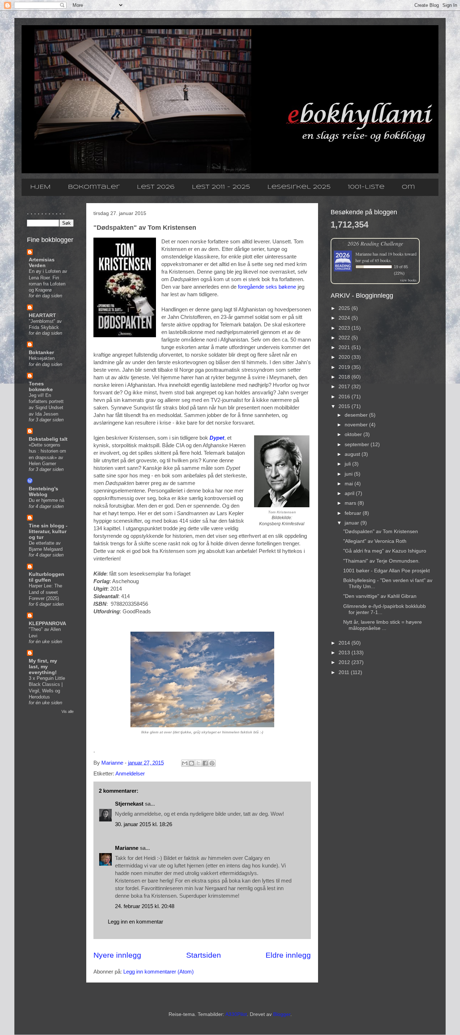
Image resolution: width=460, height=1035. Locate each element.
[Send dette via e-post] (184, 763)
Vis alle (67, 711)
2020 (345, 357)
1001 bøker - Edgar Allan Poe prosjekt (386, 570)
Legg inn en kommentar (135, 922)
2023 (345, 328)
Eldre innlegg (288, 955)
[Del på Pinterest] (212, 763)
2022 (345, 337)
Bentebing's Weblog (43, 491)
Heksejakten (42, 358)
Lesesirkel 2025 (299, 187)
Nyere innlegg (117, 955)
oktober (354, 434)
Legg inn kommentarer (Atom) (158, 971)
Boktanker (41, 352)
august (353, 454)
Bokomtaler (94, 187)
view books (408, 280)
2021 (345, 347)
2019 (345, 367)
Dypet (217, 438)
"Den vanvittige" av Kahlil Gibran (380, 596)
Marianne (126, 848)
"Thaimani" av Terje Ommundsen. (381, 561)
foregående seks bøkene (267, 287)
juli (348, 464)
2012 (345, 662)
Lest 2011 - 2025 (221, 187)
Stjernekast (129, 804)
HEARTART (42, 315)
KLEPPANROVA (47, 623)
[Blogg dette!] (191, 763)
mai (349, 483)
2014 (345, 643)
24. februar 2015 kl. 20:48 (144, 906)
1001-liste (366, 187)
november (357, 424)
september (358, 444)
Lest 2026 (156, 187)
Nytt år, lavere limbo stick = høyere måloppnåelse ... (382, 625)
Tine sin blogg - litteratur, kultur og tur (48, 531)
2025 (345, 308)
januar (352, 523)
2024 (345, 318)
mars (351, 503)
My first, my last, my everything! (43, 666)
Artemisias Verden (42, 262)
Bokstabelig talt (48, 439)
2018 (345, 377)
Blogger (281, 1014)
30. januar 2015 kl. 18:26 (143, 824)
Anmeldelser (130, 773)
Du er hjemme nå (46, 500)
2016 (345, 396)
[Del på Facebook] (205, 763)
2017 (345, 386)
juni (349, 474)
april (350, 493)
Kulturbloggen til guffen (46, 577)
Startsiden (203, 955)
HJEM (40, 187)
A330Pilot (236, 1014)
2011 (345, 672)
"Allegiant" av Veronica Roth (374, 541)
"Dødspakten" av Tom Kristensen (380, 531)
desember (357, 415)
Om (408, 187)
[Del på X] (198, 763)
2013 (345, 652)
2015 (345, 406)
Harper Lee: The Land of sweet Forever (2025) (45, 592)
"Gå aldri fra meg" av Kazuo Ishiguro (384, 551)
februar (354, 513)
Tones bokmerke (41, 386)
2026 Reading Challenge (375, 243)
